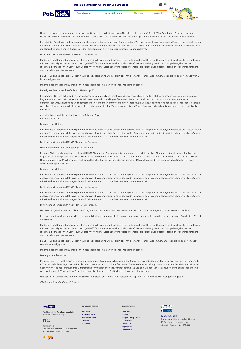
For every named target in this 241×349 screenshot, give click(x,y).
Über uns (126, 311)
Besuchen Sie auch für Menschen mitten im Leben (60, 329)
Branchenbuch (85, 13)
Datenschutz (127, 329)
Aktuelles (159, 13)
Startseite (86, 311)
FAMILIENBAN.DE (169, 316)
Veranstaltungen (114, 13)
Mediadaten (127, 320)
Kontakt (125, 314)
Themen (138, 13)
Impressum (127, 326)
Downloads (127, 323)
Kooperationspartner (131, 317)
